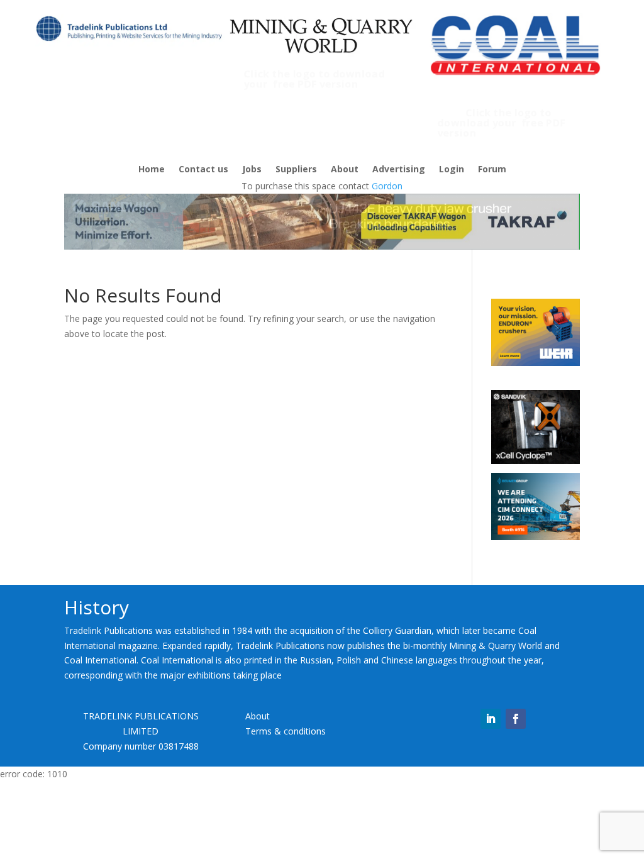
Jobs (252, 170)
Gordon (387, 186)
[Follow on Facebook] (516, 719)
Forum (492, 170)
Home (151, 170)
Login (451, 170)
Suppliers (296, 170)
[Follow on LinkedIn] (490, 719)
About (344, 170)
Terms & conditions (285, 731)
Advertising (398, 170)
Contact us (203, 170)
